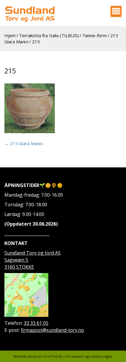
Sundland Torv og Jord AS (32, 253)
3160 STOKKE (19, 267)
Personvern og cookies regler (89, 356)
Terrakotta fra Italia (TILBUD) (49, 35)
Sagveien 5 (16, 260)
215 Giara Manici (23, 143)
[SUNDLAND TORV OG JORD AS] (29, 14)
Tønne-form (94, 35)
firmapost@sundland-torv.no (52, 330)
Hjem (10, 35)
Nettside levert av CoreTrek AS (38, 356)
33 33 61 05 (36, 323)
